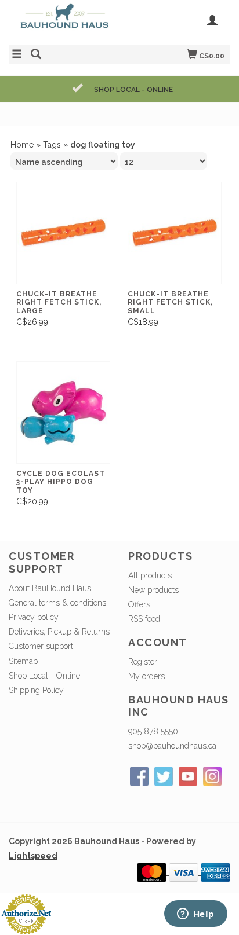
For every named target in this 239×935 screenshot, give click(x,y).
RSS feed (144, 619)
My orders (146, 676)
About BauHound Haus (50, 588)
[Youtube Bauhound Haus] (188, 776)
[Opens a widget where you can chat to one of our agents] (195, 914)
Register (142, 661)
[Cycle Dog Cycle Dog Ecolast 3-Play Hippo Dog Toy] (63, 412)
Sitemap (23, 661)
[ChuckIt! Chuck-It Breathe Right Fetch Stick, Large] (63, 233)
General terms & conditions (57, 602)
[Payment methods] (153, 872)
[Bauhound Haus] (64, 21)
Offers (139, 604)
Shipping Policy (36, 690)
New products (153, 590)
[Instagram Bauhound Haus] (212, 776)
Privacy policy (34, 617)
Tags (52, 144)
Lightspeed (33, 855)
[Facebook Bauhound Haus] (139, 776)
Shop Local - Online (44, 675)
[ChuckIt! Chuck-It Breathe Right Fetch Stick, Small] (174, 233)
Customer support (41, 646)
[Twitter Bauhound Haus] (163, 776)
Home (22, 144)
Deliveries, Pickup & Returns (59, 631)
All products (150, 575)
